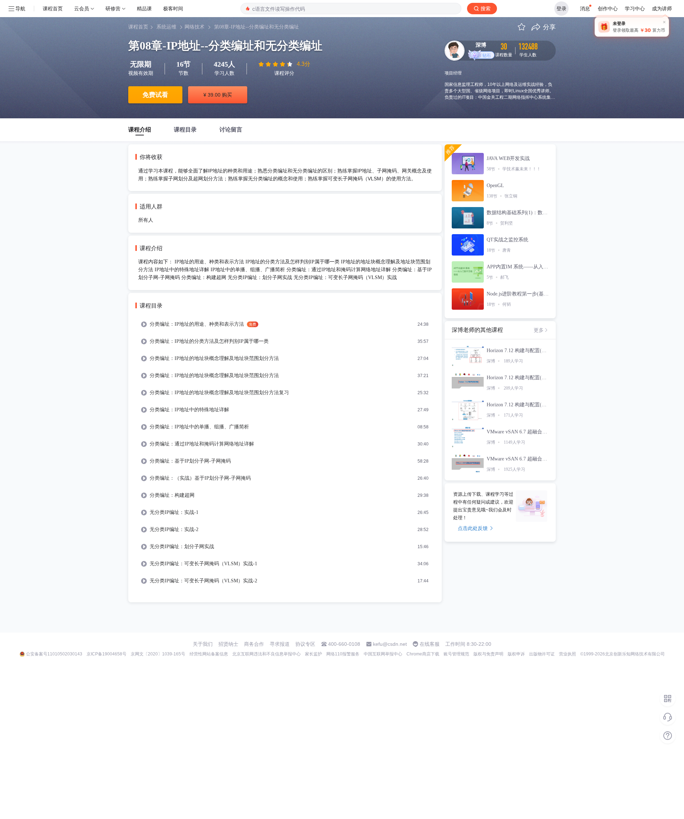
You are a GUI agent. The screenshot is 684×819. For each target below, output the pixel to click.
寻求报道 (280, 644)
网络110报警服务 (342, 653)
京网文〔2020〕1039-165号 (158, 653)
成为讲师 (662, 8)
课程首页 (53, 8)
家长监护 (313, 653)
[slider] (276, 64)
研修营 (112, 8)
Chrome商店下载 (422, 653)
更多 (539, 330)
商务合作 (254, 644)
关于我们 (203, 644)
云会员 (81, 8)
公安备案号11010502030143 (54, 653)
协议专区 (305, 644)
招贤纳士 (228, 644)
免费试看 (155, 94)
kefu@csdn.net (390, 644)
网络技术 (194, 27)
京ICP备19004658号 (106, 653)
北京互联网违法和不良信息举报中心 (266, 653)
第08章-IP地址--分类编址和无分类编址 (256, 27)
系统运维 (166, 27)
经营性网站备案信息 (209, 653)
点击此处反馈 (473, 528)
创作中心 (608, 8)
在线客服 (430, 644)
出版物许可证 (542, 653)
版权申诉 (516, 653)
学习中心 (635, 8)
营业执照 (567, 653)
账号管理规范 (456, 653)
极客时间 (173, 8)
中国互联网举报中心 (383, 653)
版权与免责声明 (488, 653)
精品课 (144, 8)
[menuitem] (285, 324)
